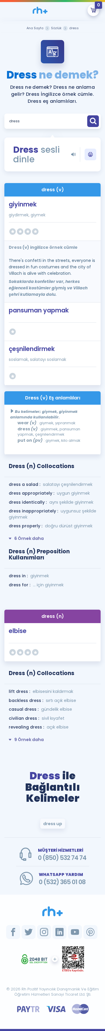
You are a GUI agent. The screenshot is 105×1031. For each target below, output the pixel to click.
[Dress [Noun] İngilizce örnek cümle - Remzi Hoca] (40, 10)
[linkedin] (59, 932)
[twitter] (29, 932)
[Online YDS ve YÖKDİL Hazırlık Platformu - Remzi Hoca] (52, 911)
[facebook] (13, 932)
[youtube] (75, 932)
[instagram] (44, 932)
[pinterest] (90, 932)
